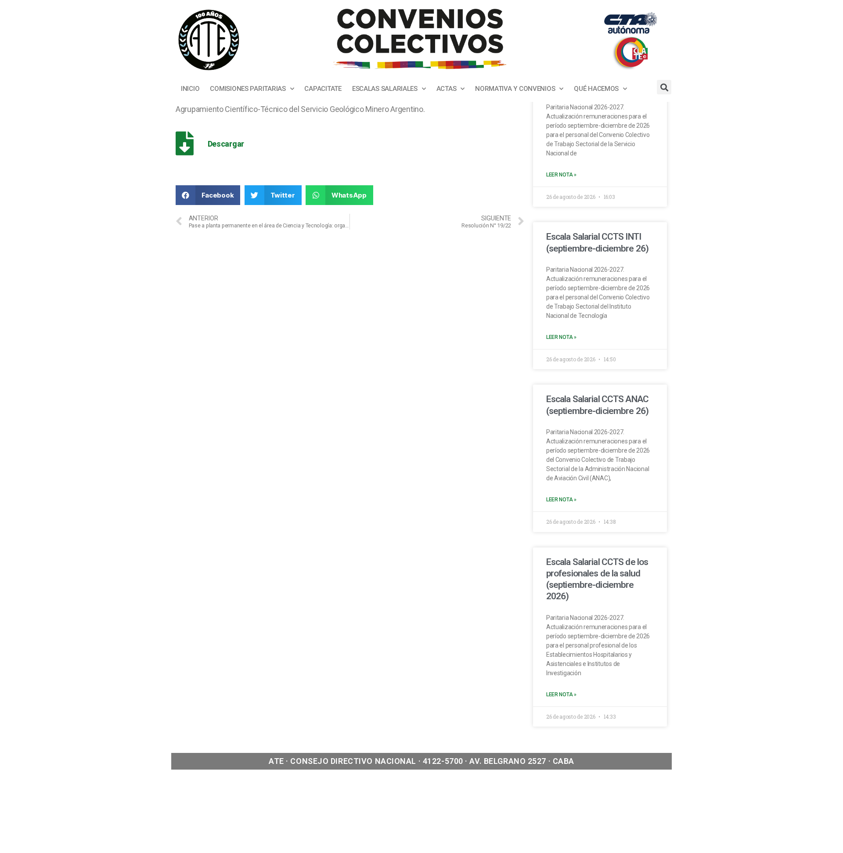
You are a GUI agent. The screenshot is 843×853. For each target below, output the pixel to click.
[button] (208, 195)
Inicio (190, 89)
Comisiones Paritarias (247, 89)
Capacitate (322, 89)
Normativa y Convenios (515, 89)
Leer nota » (561, 175)
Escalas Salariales (385, 89)
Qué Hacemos (596, 89)
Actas (446, 89)
